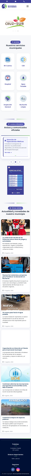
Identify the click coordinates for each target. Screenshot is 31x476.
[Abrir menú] (27, 6)
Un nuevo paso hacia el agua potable (12, 313)
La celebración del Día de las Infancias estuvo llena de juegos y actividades (14, 239)
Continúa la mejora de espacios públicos (13, 418)
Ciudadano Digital (15, 448)
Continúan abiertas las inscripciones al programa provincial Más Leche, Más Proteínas (15, 385)
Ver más (5, 152)
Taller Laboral (16, 458)
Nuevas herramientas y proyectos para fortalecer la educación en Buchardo (14, 276)
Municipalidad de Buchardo (21, 473)
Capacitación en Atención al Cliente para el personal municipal (15, 349)
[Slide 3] (18, 31)
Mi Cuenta (16, 450)
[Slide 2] (15, 31)
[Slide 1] (13, 31)
